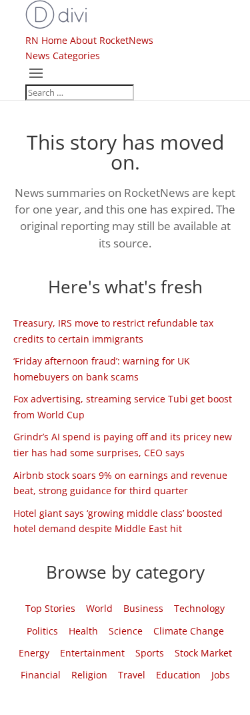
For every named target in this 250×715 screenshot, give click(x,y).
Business (143, 608)
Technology (199, 608)
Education (178, 674)
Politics (42, 631)
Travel (131, 674)
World (99, 608)
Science (126, 631)
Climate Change (188, 631)
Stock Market (203, 652)
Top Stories (50, 608)
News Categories (62, 55)
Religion (89, 674)
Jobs (220, 674)
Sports (149, 652)
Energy (34, 652)
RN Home (46, 40)
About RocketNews (111, 40)
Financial (41, 674)
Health (83, 631)
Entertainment (92, 652)
